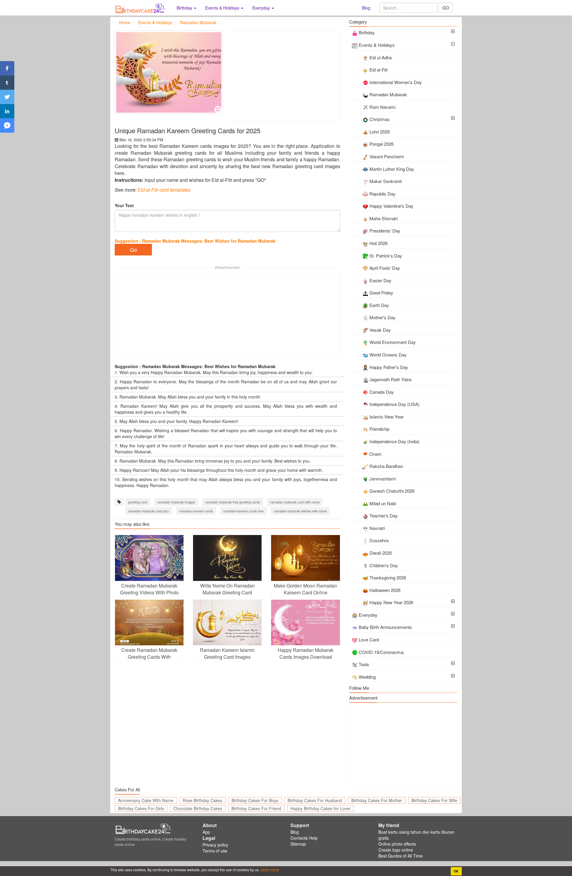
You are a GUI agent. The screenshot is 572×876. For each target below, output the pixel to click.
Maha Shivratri (383, 218)
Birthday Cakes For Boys (254, 800)
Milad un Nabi (382, 503)
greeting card (137, 502)
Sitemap (298, 844)
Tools (364, 664)
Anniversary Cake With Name (145, 800)
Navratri (377, 528)
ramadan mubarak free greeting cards (232, 502)
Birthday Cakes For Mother (376, 800)
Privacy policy (215, 845)
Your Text (124, 205)
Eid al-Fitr (378, 69)
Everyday (368, 615)
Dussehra (378, 540)
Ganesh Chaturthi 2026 (391, 491)
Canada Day (381, 392)
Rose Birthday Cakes (202, 800)
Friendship (379, 429)
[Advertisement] (286, 76)
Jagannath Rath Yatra (390, 379)
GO (445, 8)
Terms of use (215, 851)
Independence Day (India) (394, 441)
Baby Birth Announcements (385, 627)
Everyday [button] (261, 8)
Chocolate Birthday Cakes (197, 808)
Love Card (369, 639)
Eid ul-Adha (380, 57)
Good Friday (381, 292)
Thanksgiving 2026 (387, 577)
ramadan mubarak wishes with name (300, 510)
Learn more (269, 869)
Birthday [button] (185, 8)
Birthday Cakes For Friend (256, 808)
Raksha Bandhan (386, 466)
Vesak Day (380, 330)
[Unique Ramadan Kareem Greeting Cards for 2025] (169, 72)
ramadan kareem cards (196, 510)
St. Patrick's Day (385, 255)
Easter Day (380, 280)
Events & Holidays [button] (222, 8)
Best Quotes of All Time (400, 856)
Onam (375, 454)
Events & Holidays (377, 45)
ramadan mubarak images (176, 502)
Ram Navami (382, 107)
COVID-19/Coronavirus (381, 652)
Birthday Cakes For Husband (314, 800)
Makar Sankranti (385, 181)
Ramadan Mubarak (388, 94)
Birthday (367, 32)
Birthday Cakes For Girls (141, 808)
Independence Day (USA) (394, 404)
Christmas (379, 119)
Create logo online (395, 850)
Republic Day (382, 193)
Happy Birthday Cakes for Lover (320, 808)
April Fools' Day (384, 268)
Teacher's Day (383, 515)
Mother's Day (382, 317)
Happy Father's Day (388, 367)
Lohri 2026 (379, 131)
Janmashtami (382, 478)
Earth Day (379, 305)
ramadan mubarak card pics (148, 510)
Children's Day (383, 565)
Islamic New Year (386, 416)
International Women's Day (395, 82)
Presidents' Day (384, 230)
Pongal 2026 (381, 144)
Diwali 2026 (380, 553)
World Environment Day (392, 342)
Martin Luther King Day (391, 169)
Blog (366, 8)
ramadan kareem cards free (243, 510)
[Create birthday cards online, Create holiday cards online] (141, 7)
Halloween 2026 (384, 590)
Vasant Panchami (386, 156)
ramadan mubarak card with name (295, 502)
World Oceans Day (388, 354)
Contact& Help (304, 838)
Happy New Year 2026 (391, 602)
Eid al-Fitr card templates (164, 189)
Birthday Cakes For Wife (434, 800)
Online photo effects (397, 844)
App (206, 832)
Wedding (367, 677)
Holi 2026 (378, 243)
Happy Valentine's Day (391, 206)
